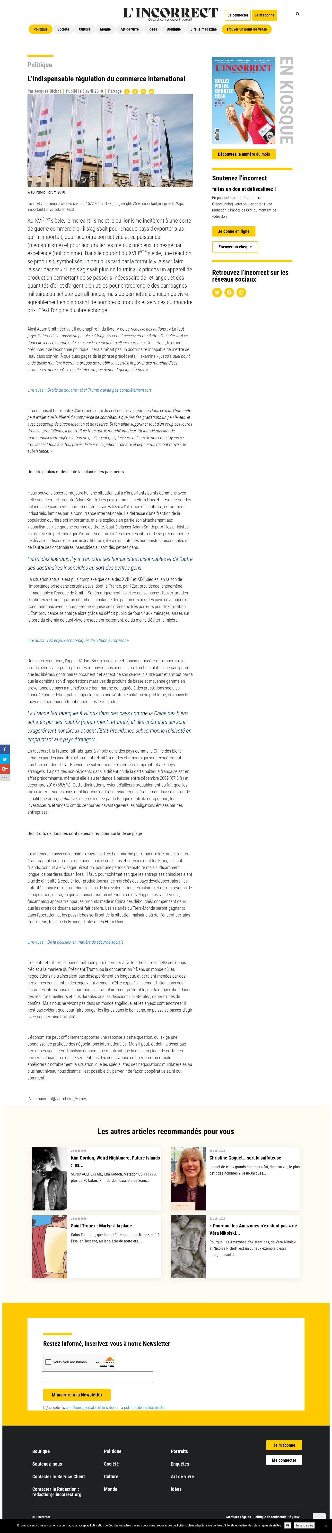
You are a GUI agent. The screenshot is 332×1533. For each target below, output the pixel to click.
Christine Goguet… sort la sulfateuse (245, 1158)
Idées (153, 29)
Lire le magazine (204, 29)
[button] (297, 14)
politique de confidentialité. (144, 1407)
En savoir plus (304, 1525)
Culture (84, 29)
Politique (41, 29)
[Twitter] (217, 292)
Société (63, 29)
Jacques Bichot (47, 91)
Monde (105, 29)
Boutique (174, 29)
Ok (287, 1525)
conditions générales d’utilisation (91, 1407)
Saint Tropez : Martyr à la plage (101, 1226)
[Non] (325, 1526)
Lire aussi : (89, 390)
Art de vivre (130, 29)
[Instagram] (241, 292)
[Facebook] (229, 292)
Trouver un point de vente (247, 29)
